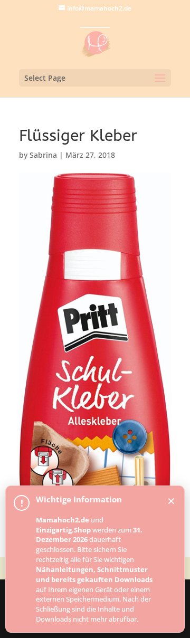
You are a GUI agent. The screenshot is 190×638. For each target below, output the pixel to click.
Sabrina (43, 155)
